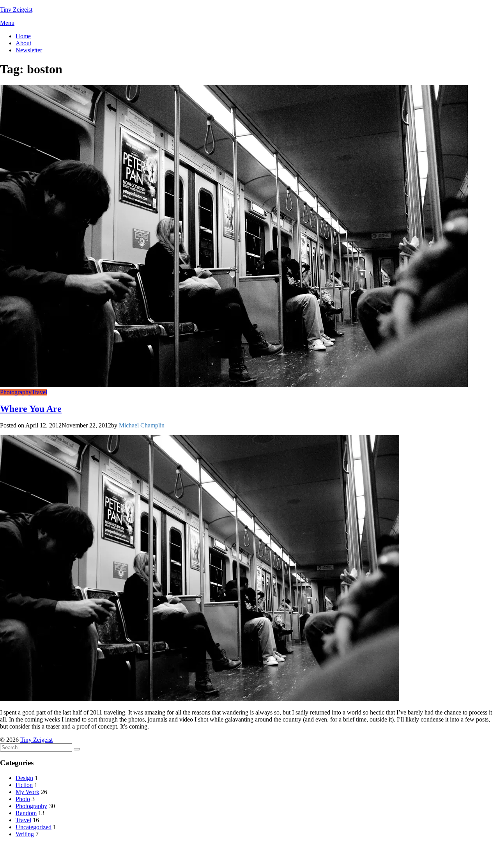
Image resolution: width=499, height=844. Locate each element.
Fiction (24, 785)
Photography (16, 392)
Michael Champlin (142, 425)
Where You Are (31, 409)
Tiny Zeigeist (16, 9)
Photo (23, 799)
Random (26, 813)
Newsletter (29, 50)
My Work (27, 792)
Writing (25, 834)
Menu (7, 23)
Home (23, 36)
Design (24, 778)
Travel (39, 392)
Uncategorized (33, 827)
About (23, 43)
